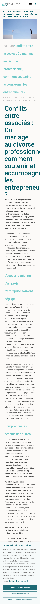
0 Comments (21, 100)
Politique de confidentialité (18, 581)
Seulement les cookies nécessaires (20, 600)
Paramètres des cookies (20, 594)
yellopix (9, 100)
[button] (30, 4)
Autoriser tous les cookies (20, 588)
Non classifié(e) (27, 97)
